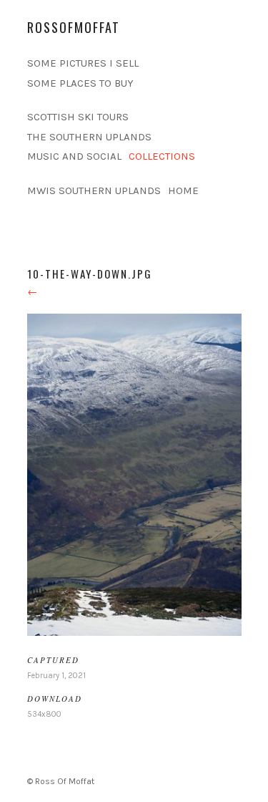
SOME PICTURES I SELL (83, 63)
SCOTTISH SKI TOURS (78, 116)
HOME (183, 190)
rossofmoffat (73, 27)
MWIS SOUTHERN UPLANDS (94, 190)
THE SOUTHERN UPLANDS (89, 136)
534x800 (44, 714)
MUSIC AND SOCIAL (74, 156)
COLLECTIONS (162, 156)
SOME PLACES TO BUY (80, 83)
